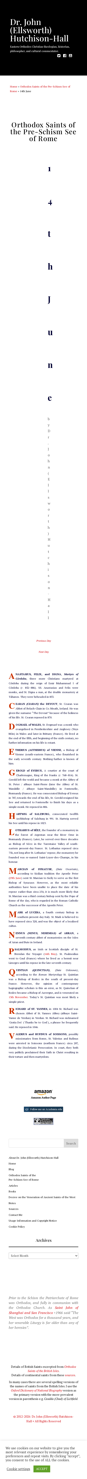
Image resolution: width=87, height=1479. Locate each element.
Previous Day (43, 640)
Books (12, 1191)
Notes (12, 1203)
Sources (14, 1209)
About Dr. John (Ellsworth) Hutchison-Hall (33, 1157)
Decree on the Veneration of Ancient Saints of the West (42, 1197)
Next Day (44, 651)
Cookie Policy (17, 1226)
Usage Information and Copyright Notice (33, 1220)
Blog (11, 1169)
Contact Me (16, 1215)
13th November (18, 997)
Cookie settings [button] (18, 1469)
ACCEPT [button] (42, 1469)
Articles (13, 1185)
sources (70, 1375)
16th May (50, 954)
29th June (15, 878)
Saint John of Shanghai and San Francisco (43, 1310)
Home (13, 86)
